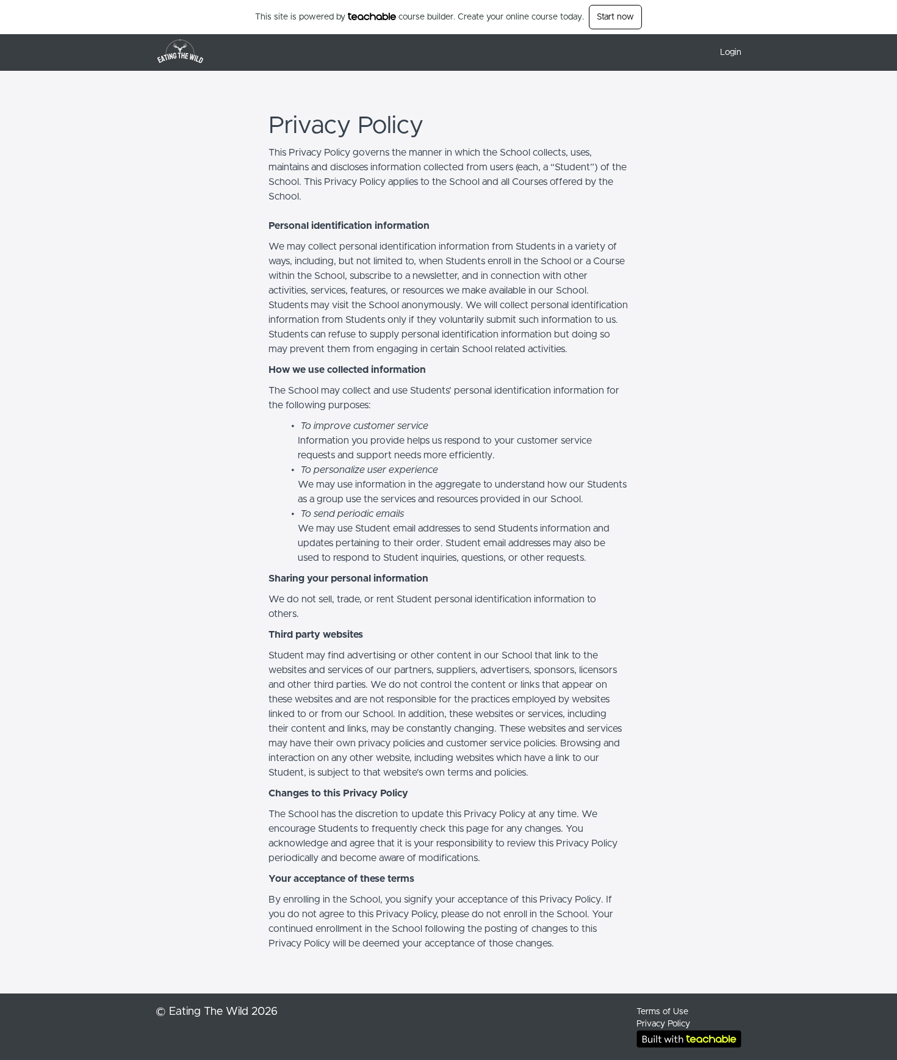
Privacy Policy (663, 1024)
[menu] (725, 52)
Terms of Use (662, 1012)
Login (730, 52)
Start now (615, 17)
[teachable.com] (372, 16)
